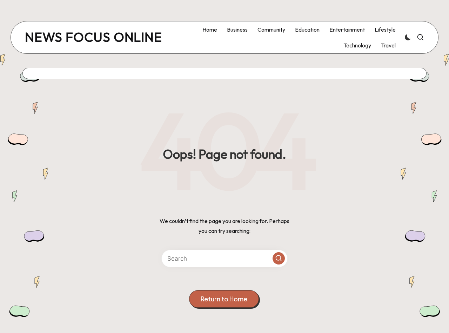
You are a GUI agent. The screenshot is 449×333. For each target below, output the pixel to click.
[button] (279, 258)
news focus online (93, 37)
